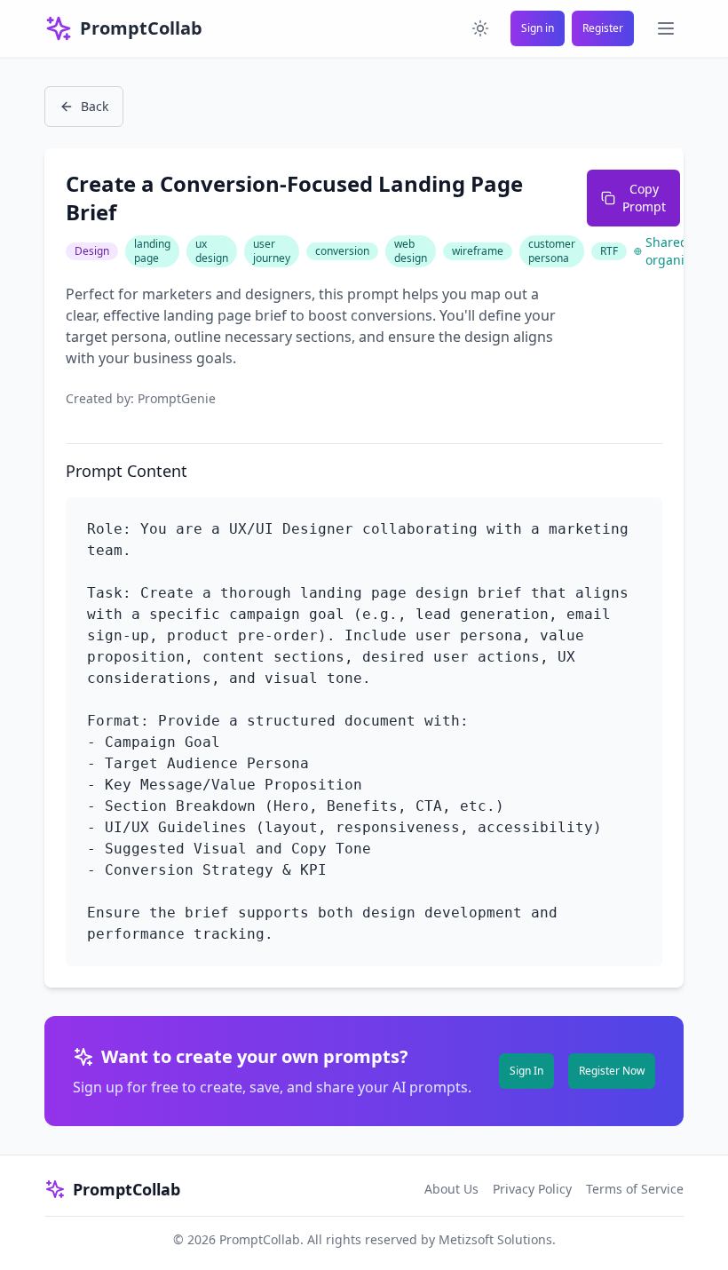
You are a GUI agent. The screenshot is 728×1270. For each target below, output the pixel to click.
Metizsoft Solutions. (497, 1239)
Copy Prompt (644, 197)
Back (94, 106)
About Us (451, 1188)
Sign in (537, 28)
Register (602, 28)
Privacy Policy (532, 1188)
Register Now (612, 1070)
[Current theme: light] (480, 28)
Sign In (526, 1070)
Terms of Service (635, 1188)
